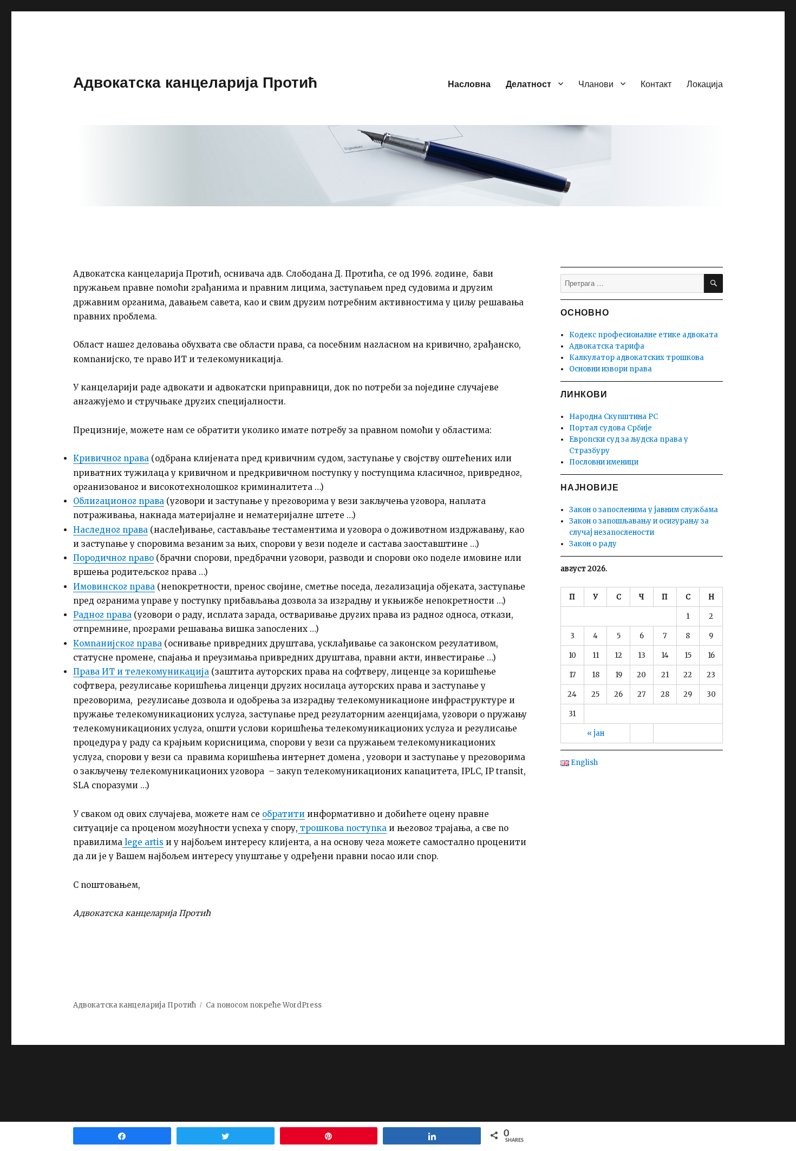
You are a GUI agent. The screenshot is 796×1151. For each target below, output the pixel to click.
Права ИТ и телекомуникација (141, 671)
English (583, 762)
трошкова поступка (342, 828)
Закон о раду (593, 543)
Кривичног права (111, 458)
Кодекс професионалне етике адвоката (643, 334)
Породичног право (113, 558)
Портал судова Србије (610, 428)
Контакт (656, 83)
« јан (595, 733)
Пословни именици (603, 462)
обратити (283, 814)
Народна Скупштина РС (613, 416)
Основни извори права (610, 369)
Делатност (528, 83)
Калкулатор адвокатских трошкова (636, 357)
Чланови (596, 83)
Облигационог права (118, 501)
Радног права (102, 615)
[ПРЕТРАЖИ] (713, 283)
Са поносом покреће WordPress (264, 1005)
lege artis (143, 842)
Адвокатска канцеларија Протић (195, 81)
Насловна (469, 83)
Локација (705, 83)
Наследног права (110, 530)
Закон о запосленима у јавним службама (643, 509)
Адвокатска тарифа (606, 346)
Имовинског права (114, 586)
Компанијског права (117, 643)
